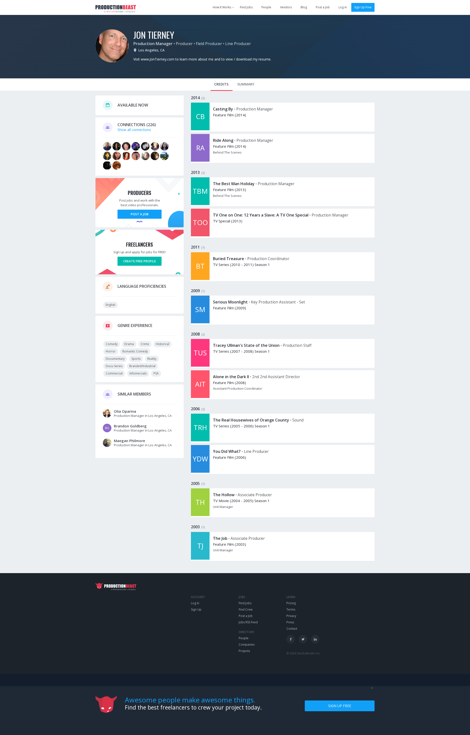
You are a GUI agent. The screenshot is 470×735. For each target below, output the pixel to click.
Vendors (286, 7)
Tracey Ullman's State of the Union (246, 345)
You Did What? (227, 451)
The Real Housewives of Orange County (251, 420)
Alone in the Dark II (231, 376)
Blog (304, 7)
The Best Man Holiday (234, 183)
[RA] (200, 160)
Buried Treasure (228, 258)
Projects (244, 651)
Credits (221, 84)
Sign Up (196, 609)
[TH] (200, 514)
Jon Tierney (153, 34)
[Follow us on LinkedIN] (315, 639)
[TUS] (200, 365)
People (266, 7)
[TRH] (200, 440)
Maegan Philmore (129, 440)
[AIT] (200, 396)
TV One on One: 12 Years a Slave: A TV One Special (260, 215)
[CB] (200, 129)
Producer (184, 43)
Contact (291, 629)
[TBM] (200, 203)
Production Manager (153, 43)
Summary (245, 84)
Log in (343, 7)
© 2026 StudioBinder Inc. (303, 653)
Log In (195, 603)
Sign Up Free (363, 7)
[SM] (200, 322)
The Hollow (224, 494)
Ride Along (223, 140)
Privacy (291, 616)
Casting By (223, 109)
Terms (290, 609)
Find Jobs (246, 7)
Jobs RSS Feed (248, 622)
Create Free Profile (139, 261)
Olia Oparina (125, 411)
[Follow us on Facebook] (290, 639)
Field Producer (209, 43)
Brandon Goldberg (130, 425)
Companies (247, 644)
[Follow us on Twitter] (303, 639)
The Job (220, 538)
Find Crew (245, 609)
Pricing (291, 603)
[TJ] (200, 558)
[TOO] (200, 235)
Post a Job (323, 7)
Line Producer (238, 43)
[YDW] (200, 471)
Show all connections (134, 129)
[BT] (200, 278)
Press (290, 622)
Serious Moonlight (230, 302)
